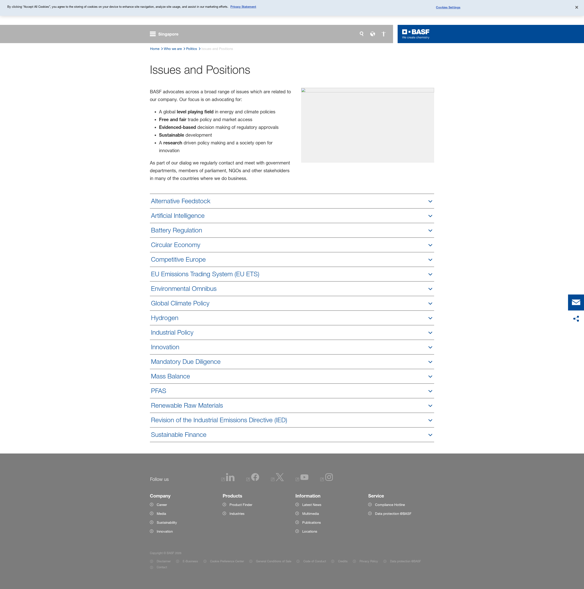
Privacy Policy (369, 561)
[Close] (577, 7)
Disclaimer (164, 561)
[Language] (372, 34)
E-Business (190, 561)
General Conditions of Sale (273, 561)
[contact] (576, 302)
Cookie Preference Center (227, 561)
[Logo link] (416, 34)
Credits (342, 561)
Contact (162, 567)
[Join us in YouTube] (302, 479)
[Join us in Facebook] (252, 479)
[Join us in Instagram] (326, 479)
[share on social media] (576, 319)
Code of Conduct (314, 561)
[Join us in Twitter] (277, 479)
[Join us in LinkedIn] (228, 479)
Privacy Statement (243, 6)
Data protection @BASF (405, 561)
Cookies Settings (448, 7)
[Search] (361, 34)
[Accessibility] (383, 34)
